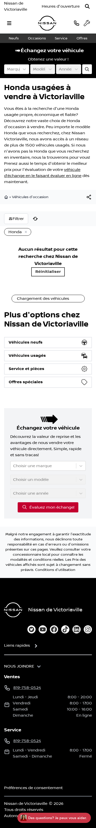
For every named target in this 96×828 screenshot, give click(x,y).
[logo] (47, 23)
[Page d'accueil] (6, 197)
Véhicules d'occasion (30, 197)
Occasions (37, 38)
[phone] (76, 23)
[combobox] (7, 69)
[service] (87, 23)
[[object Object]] (89, 197)
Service (61, 38)
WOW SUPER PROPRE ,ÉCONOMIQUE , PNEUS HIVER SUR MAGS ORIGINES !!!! (47, 706)
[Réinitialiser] (35, 218)
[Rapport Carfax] (74, 424)
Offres (82, 38)
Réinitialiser (48, 271)
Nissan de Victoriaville (15, 6)
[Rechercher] (87, 6)
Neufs (14, 38)
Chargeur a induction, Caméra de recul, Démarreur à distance (47, 435)
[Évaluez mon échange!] (87, 69)
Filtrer (18, 218)
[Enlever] (25, 232)
